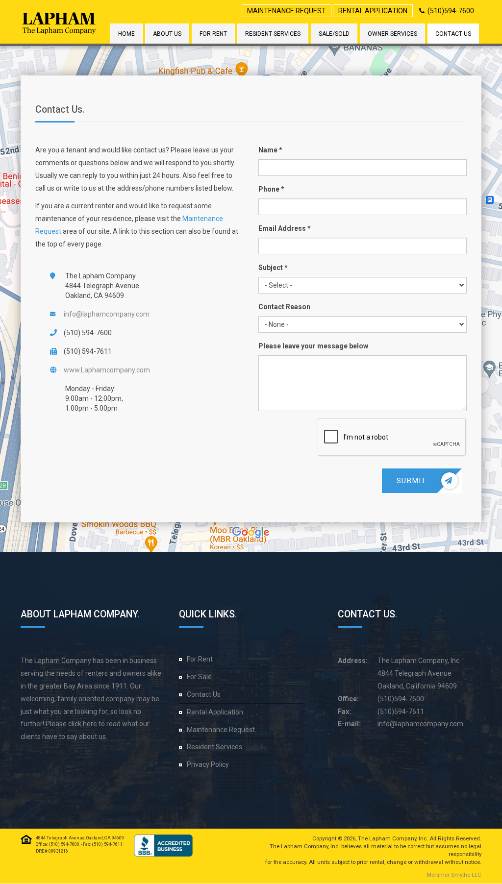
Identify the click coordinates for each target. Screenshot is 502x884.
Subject (270, 267)
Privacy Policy (208, 764)
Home (126, 33)
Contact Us (453, 33)
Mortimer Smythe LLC (454, 874)
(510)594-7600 (450, 11)
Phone (268, 189)
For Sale (199, 677)
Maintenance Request (286, 11)
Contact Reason (284, 307)
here (90, 724)
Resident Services (273, 33)
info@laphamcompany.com (107, 314)
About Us (167, 33)
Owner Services (392, 33)
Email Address (282, 228)
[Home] (59, 23)
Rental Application (372, 11)
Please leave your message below (313, 346)
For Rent (213, 33)
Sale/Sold (334, 33)
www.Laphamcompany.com (107, 370)
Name (267, 150)
